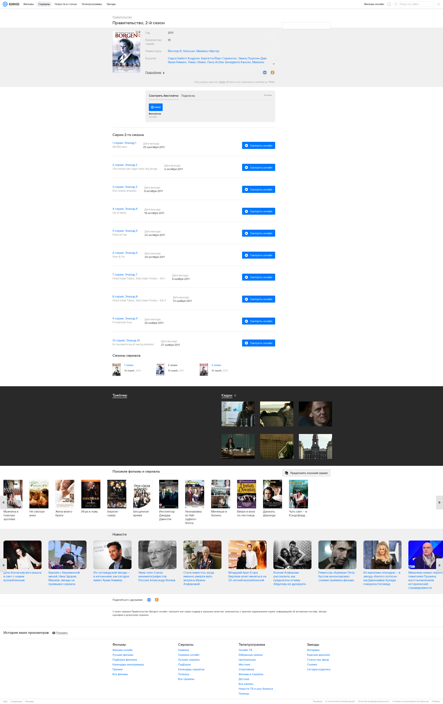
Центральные (247, 659)
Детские (244, 679)
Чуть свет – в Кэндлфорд (298, 513)
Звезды (313, 645)
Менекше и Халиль (219, 513)
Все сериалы (186, 679)
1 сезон (128, 365)
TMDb (222, 82)
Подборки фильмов (124, 659)
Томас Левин (197, 62)
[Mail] (5, 4)
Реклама (29, 701)
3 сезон (216, 365)
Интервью (313, 650)
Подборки (184, 664)
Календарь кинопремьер (128, 664)
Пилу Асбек (215, 62)
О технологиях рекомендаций (340, 701)
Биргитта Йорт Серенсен (219, 58)
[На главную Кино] (13, 4)
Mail (5, 701)
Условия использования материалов (410, 701)
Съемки (312, 664)
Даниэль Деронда (269, 513)
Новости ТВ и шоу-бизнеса (256, 688)
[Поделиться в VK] (264, 72)
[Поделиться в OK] (272, 72)
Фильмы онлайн (122, 650)
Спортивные (246, 669)
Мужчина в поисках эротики (10, 515)
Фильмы (119, 645)
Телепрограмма (252, 645)
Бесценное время (141, 513)
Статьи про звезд (318, 659)
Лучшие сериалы (189, 659)
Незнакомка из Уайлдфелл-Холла (193, 517)
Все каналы (246, 683)
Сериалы (185, 645)
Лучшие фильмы (122, 654)
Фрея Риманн (177, 62)
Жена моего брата (63, 513)
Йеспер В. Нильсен (181, 51)
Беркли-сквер (113, 513)
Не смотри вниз (36, 513)
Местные (244, 664)
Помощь (244, 693)
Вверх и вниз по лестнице (246, 513)
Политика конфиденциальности (373, 701)
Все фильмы (120, 674)
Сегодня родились (319, 669)
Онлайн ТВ (245, 650)
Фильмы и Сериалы (251, 674)
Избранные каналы (251, 654)
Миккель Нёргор (207, 51)
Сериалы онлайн (188, 654)
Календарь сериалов (191, 669)
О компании (16, 701)
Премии (117, 669)
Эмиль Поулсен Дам (252, 58)
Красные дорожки (318, 654)
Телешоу (183, 674)
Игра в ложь (89, 511)
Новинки (183, 650)
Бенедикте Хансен (238, 62)
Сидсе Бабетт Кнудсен (184, 58)
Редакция (317, 701)
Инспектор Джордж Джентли (167, 515)
